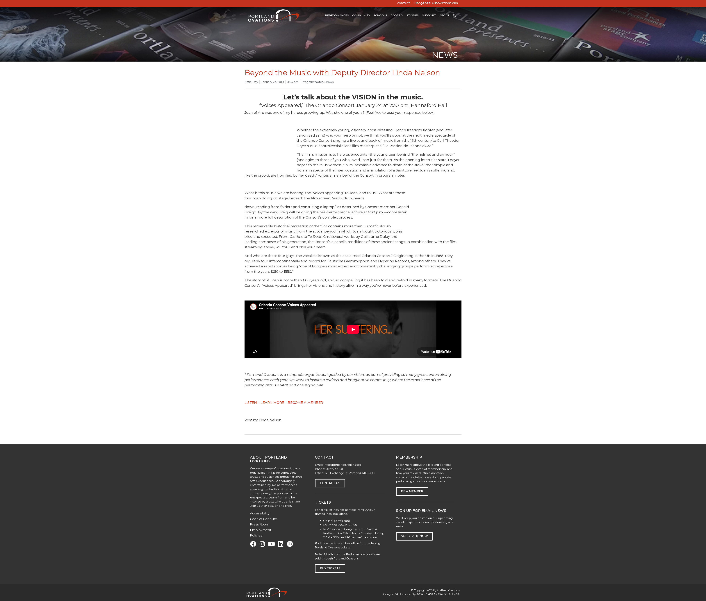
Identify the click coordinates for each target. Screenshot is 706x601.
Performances (337, 15)
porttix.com (342, 521)
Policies (256, 535)
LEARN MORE (272, 402)
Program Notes (312, 82)
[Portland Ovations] (274, 15)
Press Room (259, 524)
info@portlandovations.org (342, 464)
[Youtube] (271, 544)
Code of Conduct (263, 519)
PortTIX (397, 15)
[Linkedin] (281, 544)
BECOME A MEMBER (305, 402)
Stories (413, 15)
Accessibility (259, 513)
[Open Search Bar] (454, 15)
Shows (329, 82)
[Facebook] (253, 544)
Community (361, 15)
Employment (260, 530)
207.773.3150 (334, 469)
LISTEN (251, 402)
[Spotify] (290, 544)
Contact (403, 3)
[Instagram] (262, 544)
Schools (380, 15)
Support (429, 15)
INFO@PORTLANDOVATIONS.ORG (436, 3)
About (444, 15)
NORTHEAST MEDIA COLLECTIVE (438, 594)
